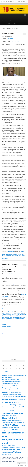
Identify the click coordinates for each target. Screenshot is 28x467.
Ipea (8, 408)
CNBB (18, 383)
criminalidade (23, 314)
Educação (16, 402)
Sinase (23, 447)
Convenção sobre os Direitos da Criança (10, 314)
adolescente (22, 375)
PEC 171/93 (4, 257)
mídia (21, 422)
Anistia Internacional (7, 381)
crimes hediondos (8, 390)
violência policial (6, 454)
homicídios (22, 407)
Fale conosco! (17, 23)
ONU (3, 425)
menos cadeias (22, 255)
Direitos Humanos (6, 315)
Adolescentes (7, 377)
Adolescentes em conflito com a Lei (9, 379)
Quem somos (9, 14)
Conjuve (17, 388)
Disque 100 (18, 399)
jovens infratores (13, 317)
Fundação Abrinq (6, 405)
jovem (10, 408)
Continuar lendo (6, 308)
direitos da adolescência (7, 254)
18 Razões (17, 14)
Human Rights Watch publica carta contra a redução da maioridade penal (10, 268)
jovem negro (15, 409)
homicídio (17, 407)
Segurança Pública (7, 447)
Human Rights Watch (17, 315)
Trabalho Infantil (18, 257)
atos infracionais (17, 381)
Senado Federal (16, 447)
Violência (17, 452)
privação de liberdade (6, 430)
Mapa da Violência (6, 420)
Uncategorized (11, 251)
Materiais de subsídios (7, 20)
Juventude (6, 413)
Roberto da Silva (11, 257)
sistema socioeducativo (7, 449)
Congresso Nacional (20, 313)
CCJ (15, 383)
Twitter (4, 324)
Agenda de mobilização (7, 23)
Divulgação (10, 17)
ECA (22, 254)
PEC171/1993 (16, 318)
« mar (6, 371)
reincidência (12, 320)
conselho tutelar (22, 388)
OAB (23, 422)
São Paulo (19, 449)
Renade (3, 445)
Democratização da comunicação (8, 394)
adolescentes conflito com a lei (8, 313)
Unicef (11, 452)
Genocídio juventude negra (8, 407)
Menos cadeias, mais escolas (8, 34)
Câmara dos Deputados (18, 253)
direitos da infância (17, 254)
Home (3, 14)
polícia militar (16, 427)
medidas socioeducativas (11, 422)
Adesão (4, 17)
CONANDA (15, 386)
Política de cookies (12, 461)
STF (14, 449)
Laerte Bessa (20, 317)
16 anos (22, 251)
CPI (3, 390)
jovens (12, 411)
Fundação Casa (16, 405)
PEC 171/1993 (20, 425)
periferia (11, 427)
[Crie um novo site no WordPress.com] (14, 1)
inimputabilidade (5, 317)
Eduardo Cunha (7, 402)
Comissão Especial (7, 385)
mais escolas (5, 255)
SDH (14, 445)
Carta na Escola (15, 41)
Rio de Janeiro (9, 445)
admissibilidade (16, 375)
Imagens (16, 17)
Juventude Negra (17, 413)
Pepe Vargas (5, 427)
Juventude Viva (5, 415)
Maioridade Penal (9, 418)
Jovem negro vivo (5, 411)
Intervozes (4, 409)
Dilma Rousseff (18, 394)
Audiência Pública (6, 383)
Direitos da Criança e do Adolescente (14, 396)
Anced (17, 379)
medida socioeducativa (13, 255)
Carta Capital (11, 277)
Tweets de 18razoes (6, 326)
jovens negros (17, 411)
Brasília (11, 383)
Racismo (14, 430)
